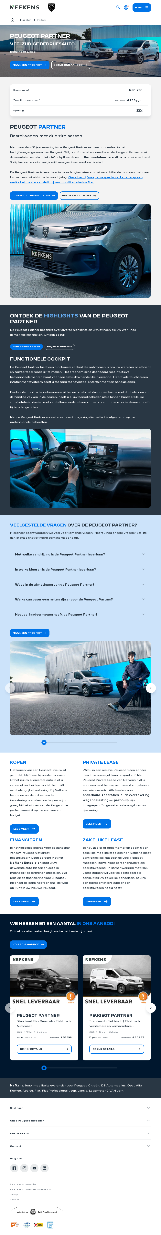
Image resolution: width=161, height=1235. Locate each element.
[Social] (14, 1168)
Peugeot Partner (38, 1015)
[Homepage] (12, 20)
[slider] (44, 742)
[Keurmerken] (15, 1225)
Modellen (25, 20)
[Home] (24, 7)
